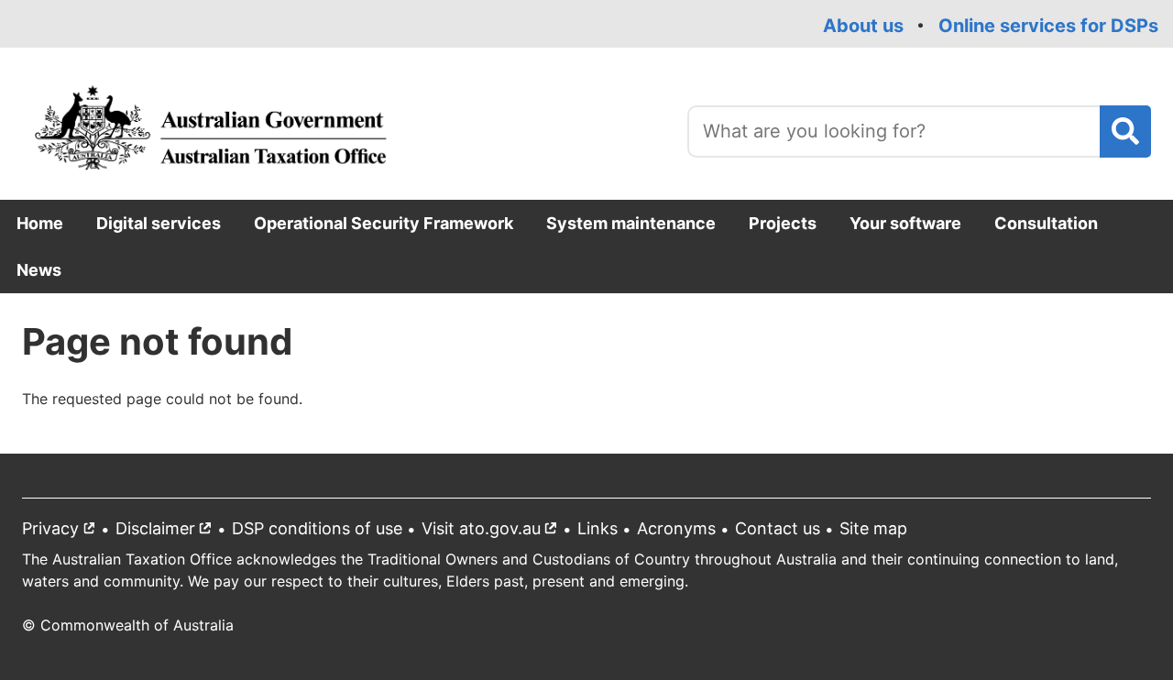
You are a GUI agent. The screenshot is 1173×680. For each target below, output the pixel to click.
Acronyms (676, 528)
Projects (783, 223)
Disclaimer (167, 532)
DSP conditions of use (317, 528)
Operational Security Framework (383, 223)
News (38, 270)
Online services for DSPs (1048, 26)
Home (39, 223)
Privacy (63, 532)
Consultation (1046, 223)
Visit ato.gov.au (493, 532)
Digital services (158, 223)
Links (597, 528)
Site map (873, 528)
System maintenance (631, 223)
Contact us (777, 528)
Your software (905, 223)
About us (863, 26)
